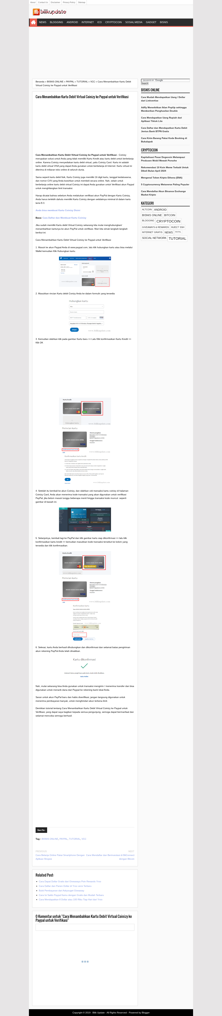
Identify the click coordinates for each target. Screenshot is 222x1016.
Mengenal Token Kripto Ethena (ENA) (161, 177)
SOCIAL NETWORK (154, 238)
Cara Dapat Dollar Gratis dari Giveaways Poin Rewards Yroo (70, 881)
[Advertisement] (111, 53)
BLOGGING (56, 22)
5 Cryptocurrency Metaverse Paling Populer (165, 184)
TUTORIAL (74, 839)
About (32, 2)
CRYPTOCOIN (113, 22)
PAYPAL (63, 839)
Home (33, 22)
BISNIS (164, 22)
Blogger (146, 1012)
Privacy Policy (69, 2)
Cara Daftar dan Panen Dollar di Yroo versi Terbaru (65, 886)
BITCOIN (169, 215)
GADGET (151, 22)
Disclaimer (55, 2)
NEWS (42, 22)
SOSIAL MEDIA (133, 22)
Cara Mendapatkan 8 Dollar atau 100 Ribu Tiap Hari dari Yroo (70, 899)
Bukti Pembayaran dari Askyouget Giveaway (61, 890)
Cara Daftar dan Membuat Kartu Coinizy (64, 217)
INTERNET (88, 22)
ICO (99, 22)
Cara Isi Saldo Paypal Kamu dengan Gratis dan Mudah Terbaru (71, 895)
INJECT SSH (177, 227)
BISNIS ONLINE (50, 839)
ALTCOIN (147, 209)
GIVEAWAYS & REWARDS (155, 227)
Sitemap (81, 2)
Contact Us (43, 2)
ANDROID (72, 22)
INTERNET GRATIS (152, 232)
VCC (84, 839)
